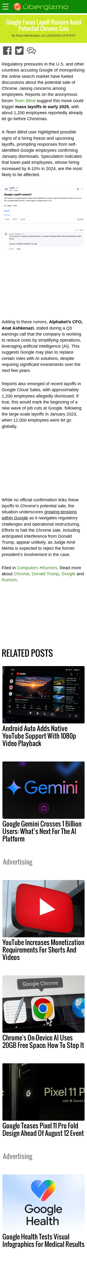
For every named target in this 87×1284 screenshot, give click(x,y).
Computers (27, 567)
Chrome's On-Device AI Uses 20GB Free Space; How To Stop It (43, 1041)
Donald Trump (45, 573)
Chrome (21, 573)
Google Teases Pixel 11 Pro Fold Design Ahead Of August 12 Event (43, 1129)
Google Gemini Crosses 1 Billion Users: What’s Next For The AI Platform (41, 831)
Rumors (49, 567)
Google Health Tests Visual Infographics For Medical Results (43, 1240)
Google (68, 573)
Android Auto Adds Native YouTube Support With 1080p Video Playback (39, 735)
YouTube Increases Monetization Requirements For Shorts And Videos (43, 949)
